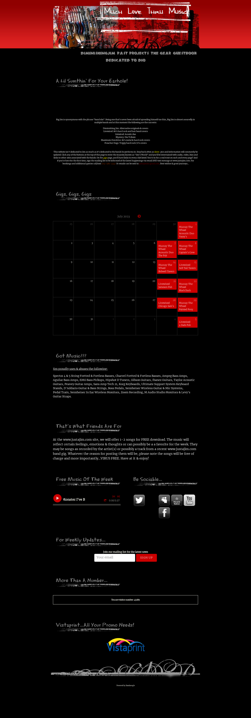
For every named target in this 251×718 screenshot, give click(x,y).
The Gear (161, 52)
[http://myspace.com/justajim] (164, 500)
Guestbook (185, 52)
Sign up (146, 557)
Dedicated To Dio (126, 59)
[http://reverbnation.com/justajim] (177, 500)
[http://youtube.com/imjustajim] (189, 500)
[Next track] (118, 496)
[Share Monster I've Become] (105, 500)
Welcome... (66, 52)
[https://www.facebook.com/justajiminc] (152, 500)
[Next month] (139, 216)
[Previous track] (113, 496)
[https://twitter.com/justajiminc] (139, 500)
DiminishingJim (98, 52)
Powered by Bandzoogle (125, 685)
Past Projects (133, 52)
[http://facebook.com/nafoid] (164, 513)
